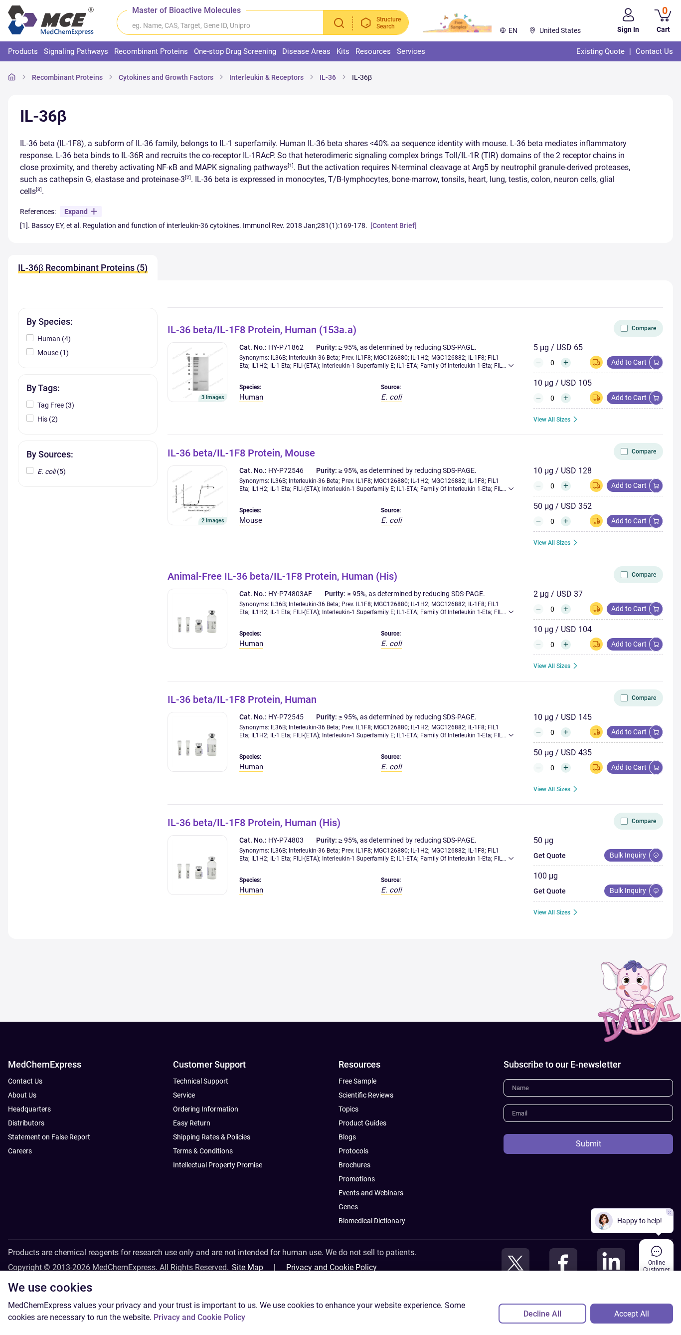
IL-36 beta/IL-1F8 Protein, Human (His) (254, 823)
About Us (22, 1095)
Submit (588, 1143)
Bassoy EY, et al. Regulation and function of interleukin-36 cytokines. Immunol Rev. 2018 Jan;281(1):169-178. (200, 225)
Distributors (26, 1123)
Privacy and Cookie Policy (331, 1267)
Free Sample (357, 1081)
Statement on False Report (49, 1137)
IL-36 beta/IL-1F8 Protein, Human (242, 699)
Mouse (250, 520)
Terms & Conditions (203, 1151)
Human (251, 397)
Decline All (542, 1314)
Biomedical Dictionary (372, 1221)
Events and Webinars (371, 1193)
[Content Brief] (393, 225)
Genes (348, 1207)
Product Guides (362, 1123)
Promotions (357, 1179)
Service (184, 1095)
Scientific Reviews (366, 1095)
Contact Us (25, 1081)
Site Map (247, 1267)
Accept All (631, 1314)
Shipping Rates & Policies (211, 1137)
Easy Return (191, 1123)
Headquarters (29, 1109)
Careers (20, 1151)
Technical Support (200, 1081)
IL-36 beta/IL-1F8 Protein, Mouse (241, 453)
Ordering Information (205, 1109)
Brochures (354, 1165)
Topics (348, 1109)
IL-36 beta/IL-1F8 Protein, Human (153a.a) (262, 330)
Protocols (353, 1151)
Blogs (347, 1137)
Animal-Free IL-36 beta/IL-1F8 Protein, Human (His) (282, 576)
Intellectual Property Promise (217, 1165)
